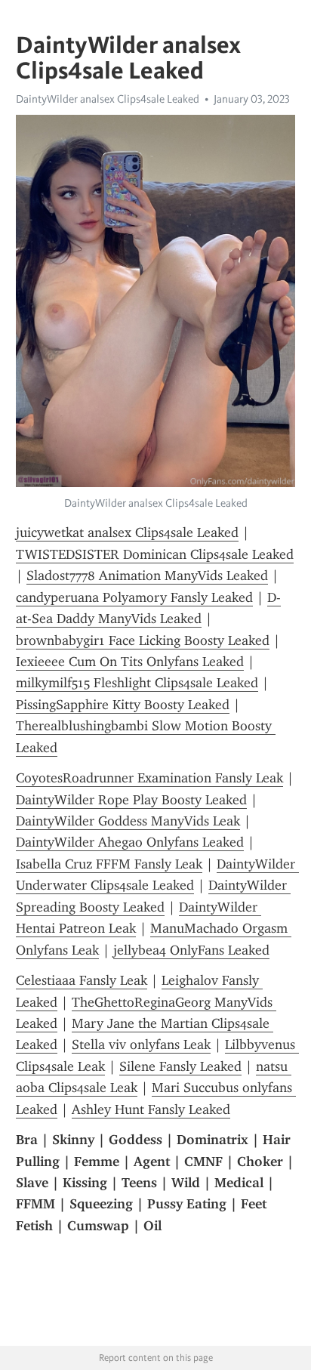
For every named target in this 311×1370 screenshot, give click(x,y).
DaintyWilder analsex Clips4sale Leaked (107, 99)
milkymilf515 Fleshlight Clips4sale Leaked (137, 682)
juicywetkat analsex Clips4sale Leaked (127, 532)
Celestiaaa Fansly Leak (81, 980)
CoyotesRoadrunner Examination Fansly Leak (149, 778)
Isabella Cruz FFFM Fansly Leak (109, 864)
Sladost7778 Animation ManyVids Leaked (147, 575)
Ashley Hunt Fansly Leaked (151, 1109)
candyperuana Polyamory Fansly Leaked (134, 597)
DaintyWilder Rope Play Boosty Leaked (131, 799)
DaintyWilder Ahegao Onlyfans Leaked (130, 842)
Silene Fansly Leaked (180, 1066)
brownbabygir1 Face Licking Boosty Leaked (142, 640)
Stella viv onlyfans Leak (141, 1044)
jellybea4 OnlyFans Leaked (191, 950)
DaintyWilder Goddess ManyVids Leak (128, 821)
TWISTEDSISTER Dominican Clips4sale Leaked (155, 554)
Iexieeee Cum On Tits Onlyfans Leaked (130, 661)
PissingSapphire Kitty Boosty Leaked (122, 704)
